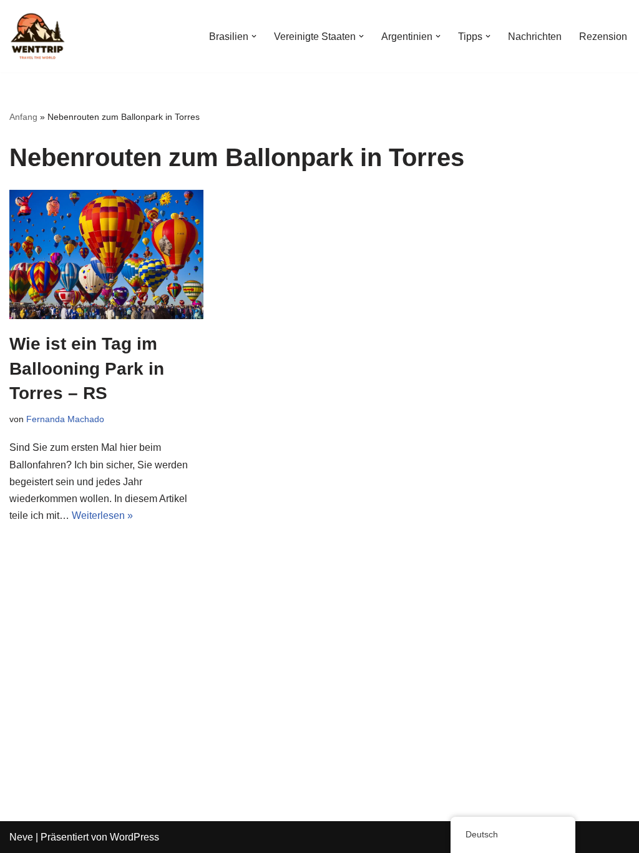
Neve (21, 837)
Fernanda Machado (65, 419)
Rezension (603, 36)
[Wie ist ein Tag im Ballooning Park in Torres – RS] (106, 255)
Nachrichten (535, 36)
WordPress (134, 837)
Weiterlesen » (102, 515)
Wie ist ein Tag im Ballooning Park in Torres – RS (86, 368)
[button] (253, 36)
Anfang (23, 117)
